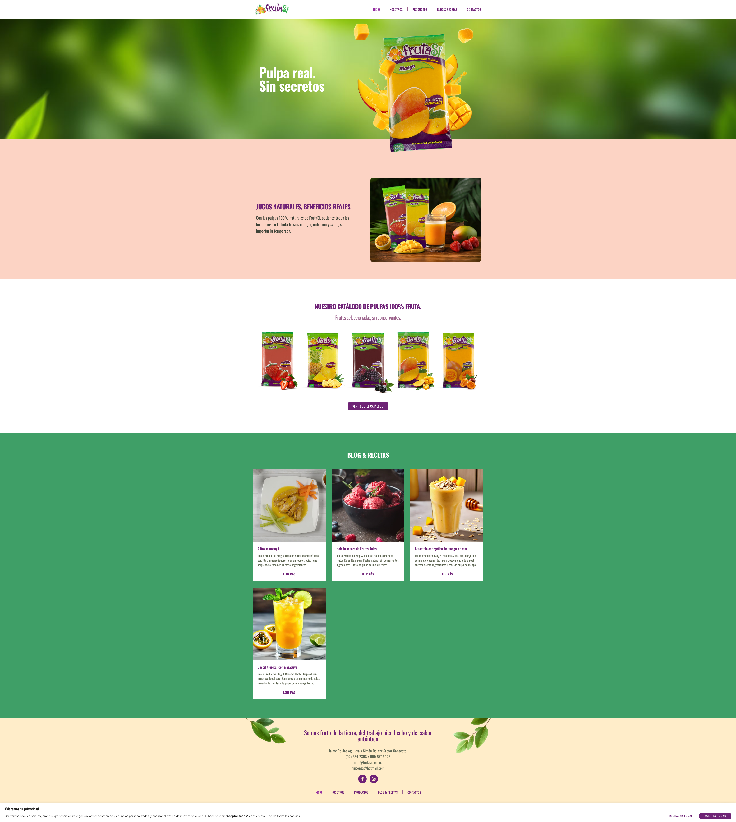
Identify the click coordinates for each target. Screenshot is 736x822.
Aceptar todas (715, 816)
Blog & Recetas (447, 9)
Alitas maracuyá (268, 548)
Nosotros (396, 9)
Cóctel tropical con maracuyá (277, 666)
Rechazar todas (681, 816)
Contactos (474, 9)
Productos (419, 9)
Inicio (376, 9)
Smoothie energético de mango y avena (441, 548)
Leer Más (289, 574)
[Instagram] (374, 779)
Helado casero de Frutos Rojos (356, 548)
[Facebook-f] (362, 779)
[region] (368, 812)
